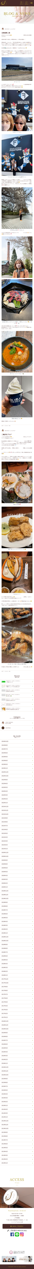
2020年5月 (5, 871)
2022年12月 (5, 772)
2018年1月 (5, 975)
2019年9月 (5, 902)
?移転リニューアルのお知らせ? (13, 686)
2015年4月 (5, 1094)
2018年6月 (5, 956)
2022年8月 (5, 779)
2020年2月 (5, 883)
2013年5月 (5, 1147)
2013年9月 (5, 1132)
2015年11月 (5, 1071)
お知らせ (13, 695)
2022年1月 (5, 802)
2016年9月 (5, 1032)
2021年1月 (5, 848)
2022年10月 (5, 776)
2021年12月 (5, 806)
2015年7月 (5, 1086)
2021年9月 (5, 818)
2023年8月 (5, 760)
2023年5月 (5, 764)
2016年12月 (5, 1021)
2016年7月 (5, 1040)
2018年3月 (5, 967)
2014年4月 (5, 1109)
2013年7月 (5, 1140)
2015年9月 (5, 1078)
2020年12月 (5, 852)
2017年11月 (5, 979)
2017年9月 (5, 986)
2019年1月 (5, 933)
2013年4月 (5, 1151)
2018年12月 (5, 937)
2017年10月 (5, 983)
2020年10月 (5, 856)
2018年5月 (5, 960)
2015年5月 (5, 1090)
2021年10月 (5, 814)
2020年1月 (5, 887)
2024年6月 (5, 753)
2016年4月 (5, 1052)
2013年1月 (5, 1163)
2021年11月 (5, 810)
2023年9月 (5, 756)
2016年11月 (5, 1025)
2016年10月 (5, 1029)
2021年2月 (5, 845)
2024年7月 (5, 749)
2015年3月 (5, 1098)
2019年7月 (5, 910)
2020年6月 (5, 868)
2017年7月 (5, 994)
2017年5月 (5, 1002)
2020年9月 (5, 860)
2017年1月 (5, 1017)
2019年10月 (5, 898)
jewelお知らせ (13, 704)
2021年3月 (5, 841)
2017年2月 (5, 1013)
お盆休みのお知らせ (13, 691)
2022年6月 (5, 783)
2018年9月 (5, 944)
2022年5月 (5, 787)
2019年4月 (5, 921)
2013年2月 (5, 1159)
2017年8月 (5, 990)
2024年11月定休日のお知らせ (13, 709)
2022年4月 (5, 791)
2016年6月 (5, 1044)
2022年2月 (5, 799)
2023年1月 (5, 768)
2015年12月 (5, 1067)
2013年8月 (5, 1136)
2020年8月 (5, 864)
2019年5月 (5, 917)
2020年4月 (5, 875)
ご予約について (13, 681)
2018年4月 (5, 963)
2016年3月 (5, 1055)
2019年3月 (5, 925)
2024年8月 (5, 745)
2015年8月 (5, 1082)
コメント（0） (8, 425)
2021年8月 (5, 822)
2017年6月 (5, 998)
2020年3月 (5, 879)
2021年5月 (5, 833)
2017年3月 (5, 1009)
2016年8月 (5, 1036)
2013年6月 (5, 1144)
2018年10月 (5, 940)
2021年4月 (5, 837)
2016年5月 (5, 1048)
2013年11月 (5, 1124)
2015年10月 (5, 1075)
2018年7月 (5, 952)
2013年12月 (5, 1121)
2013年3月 (5, 1155)
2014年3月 (5, 1113)
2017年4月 (5, 1006)
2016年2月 (5, 1059)
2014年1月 (5, 1117)
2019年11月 (5, 894)
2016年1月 (5, 1063)
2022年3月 (5, 795)
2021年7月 (5, 825)
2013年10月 (5, 1128)
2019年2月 (5, 929)
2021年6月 (5, 829)
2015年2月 (5, 1101)
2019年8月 (5, 906)
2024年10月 (5, 741)
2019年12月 (5, 891)
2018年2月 (5, 971)
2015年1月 (5, 1105)
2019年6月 (5, 914)
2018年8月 (5, 948)
